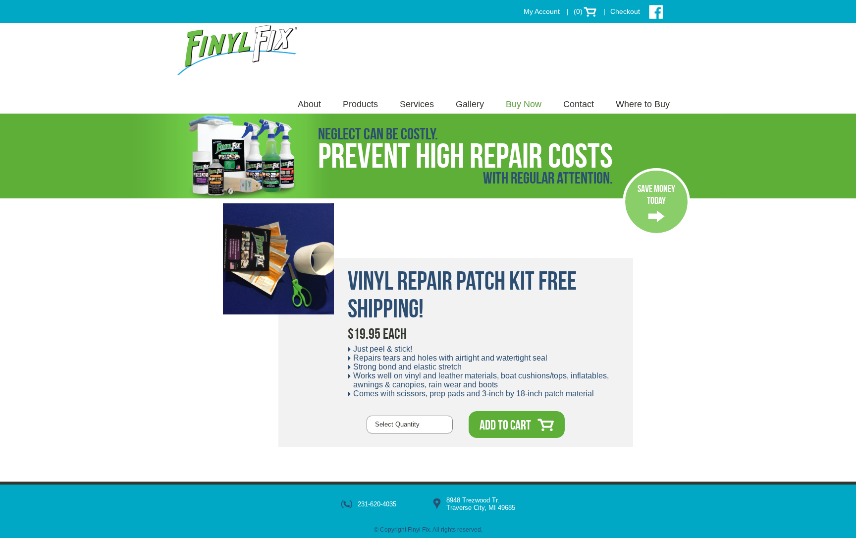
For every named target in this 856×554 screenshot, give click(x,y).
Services (417, 104)
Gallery (470, 104)
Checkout (625, 11)
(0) (578, 11)
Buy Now (523, 104)
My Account (542, 11)
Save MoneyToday (656, 194)
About (309, 104)
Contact (578, 104)
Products (360, 104)
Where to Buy (643, 104)
